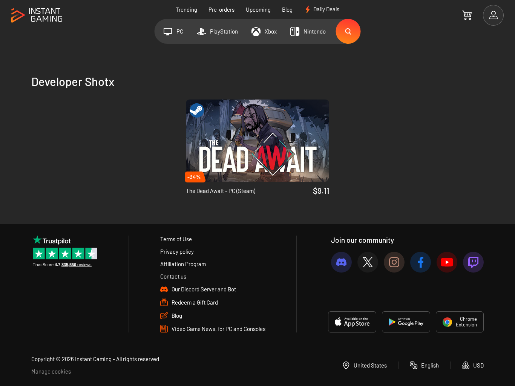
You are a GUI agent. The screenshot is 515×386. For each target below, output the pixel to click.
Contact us (173, 276)
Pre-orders (221, 9)
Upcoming (258, 9)
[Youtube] (447, 262)
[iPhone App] (352, 321)
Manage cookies (51, 371)
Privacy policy (177, 251)
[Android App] (406, 321)
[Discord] (341, 262)
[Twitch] (473, 262)
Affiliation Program (183, 263)
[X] (367, 262)
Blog (287, 9)
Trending (186, 9)
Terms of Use (176, 239)
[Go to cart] (467, 15)
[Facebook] (420, 262)
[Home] (36, 15)
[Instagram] (394, 262)
